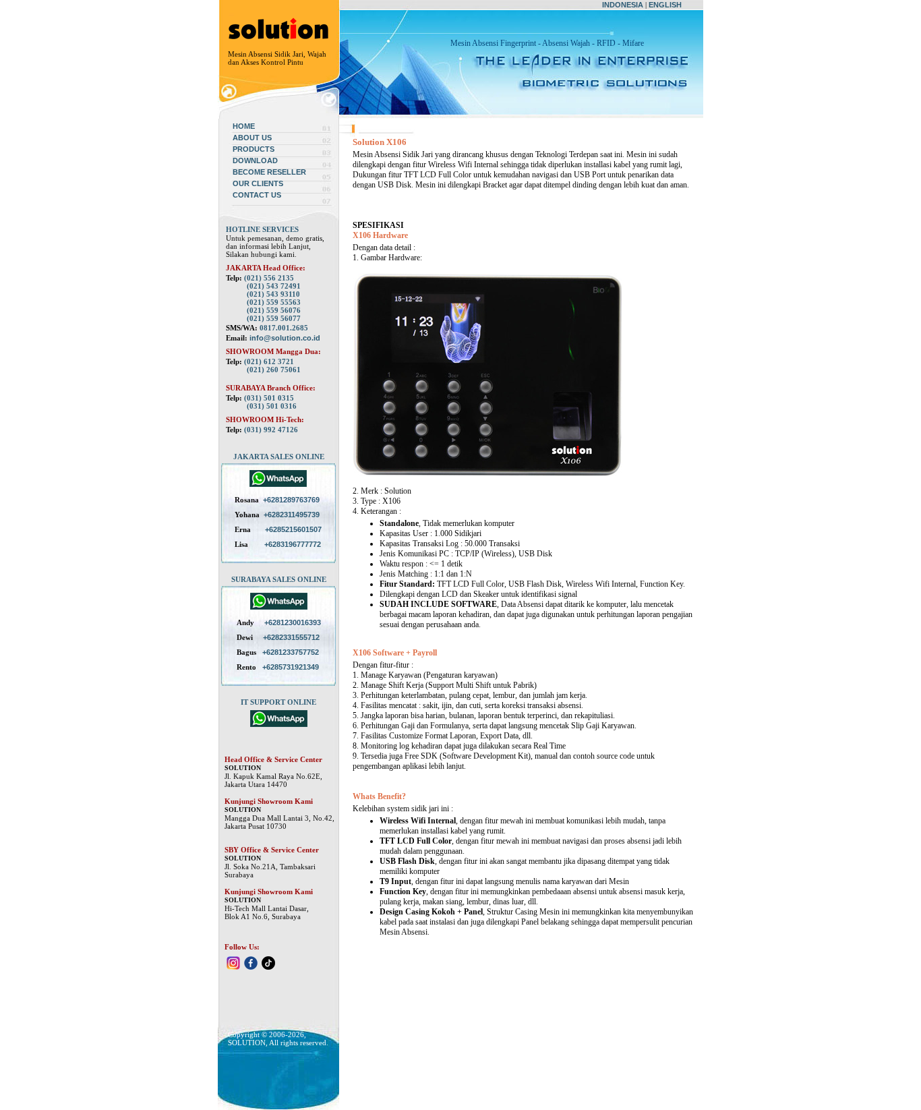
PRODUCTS (253, 149)
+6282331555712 (291, 637)
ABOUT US (252, 138)
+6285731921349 (290, 667)
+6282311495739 (292, 514)
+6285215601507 (293, 529)
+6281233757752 (290, 652)
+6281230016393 (292, 622)
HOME (244, 126)
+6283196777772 (292, 544)
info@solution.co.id (284, 338)
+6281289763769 (291, 500)
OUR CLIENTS (258, 183)
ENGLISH (665, 5)
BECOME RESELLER (269, 172)
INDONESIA (622, 5)
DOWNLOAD (255, 160)
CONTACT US (257, 195)
